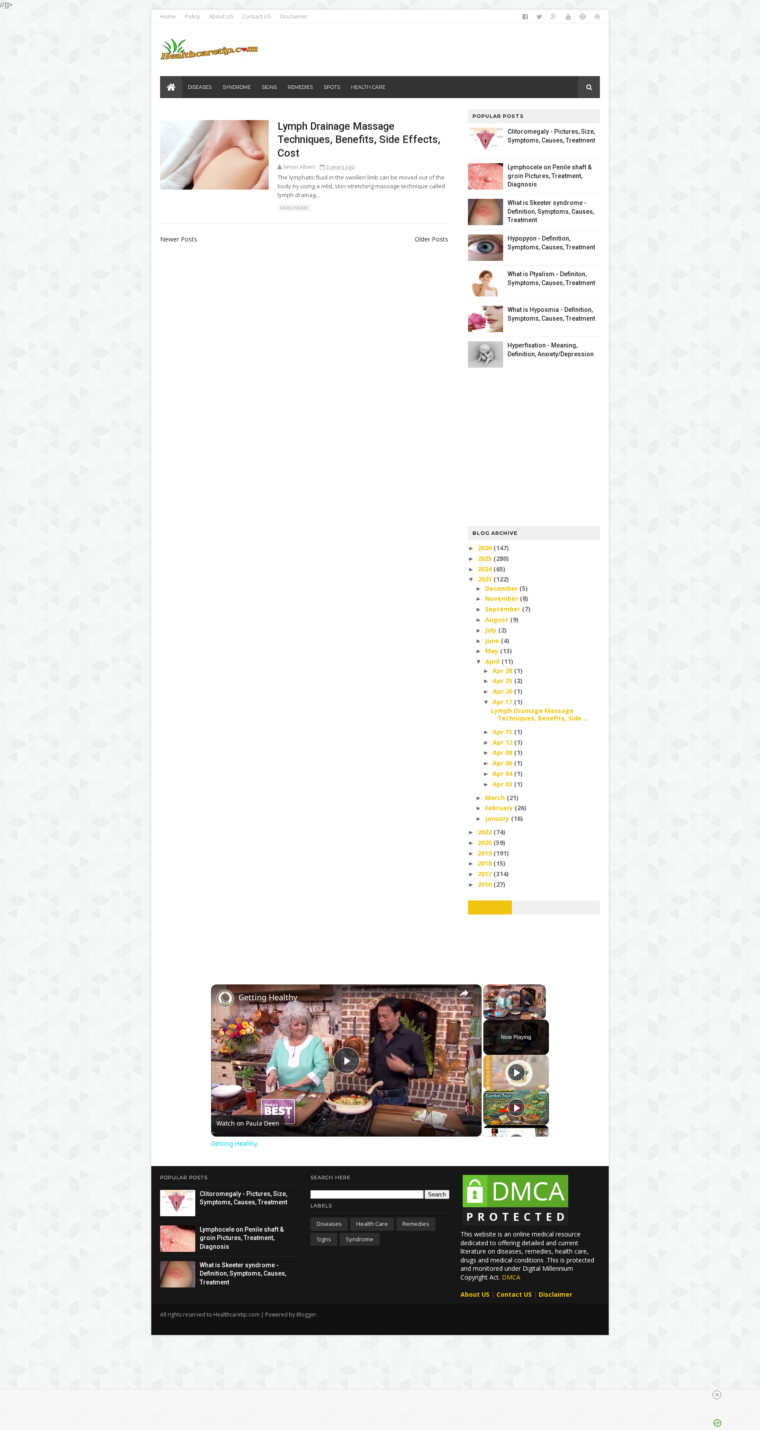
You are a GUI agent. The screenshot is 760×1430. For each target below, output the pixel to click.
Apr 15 (503, 732)
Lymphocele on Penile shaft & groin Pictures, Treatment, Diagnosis (550, 176)
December (502, 588)
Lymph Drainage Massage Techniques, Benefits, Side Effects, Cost (359, 139)
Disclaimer (294, 16)
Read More (294, 208)
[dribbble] (597, 17)
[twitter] (539, 17)
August (497, 619)
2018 (485, 863)
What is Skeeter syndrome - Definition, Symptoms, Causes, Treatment (551, 211)
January (498, 818)
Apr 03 (503, 784)
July (491, 630)
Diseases (329, 1224)
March (496, 798)
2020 (485, 842)
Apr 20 (503, 691)
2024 (485, 569)
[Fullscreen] (540, 1014)
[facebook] (525, 17)
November (502, 598)
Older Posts (431, 239)
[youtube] (568, 17)
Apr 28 (503, 670)
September (503, 609)
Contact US (256, 16)
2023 (485, 579)
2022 (485, 832)
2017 (485, 874)
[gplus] (554, 17)
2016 (485, 884)
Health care (372, 1224)
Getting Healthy (267, 997)
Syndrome (359, 1239)
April (493, 661)
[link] (225, 998)
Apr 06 (503, 763)
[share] (464, 993)
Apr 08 (503, 752)
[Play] (488, 1014)
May (492, 651)
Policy (192, 16)
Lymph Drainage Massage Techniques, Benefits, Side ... (539, 714)
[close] (716, 1394)
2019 (485, 853)
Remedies (415, 1224)
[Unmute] (499, 1014)
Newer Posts (178, 239)
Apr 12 (503, 742)
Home (168, 16)
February (500, 808)
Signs (324, 1239)
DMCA (511, 1277)
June (493, 640)
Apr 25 (503, 681)
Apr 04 (503, 773)
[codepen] (583, 17)
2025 (485, 558)
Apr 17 (503, 702)
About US (221, 16)
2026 (485, 548)
